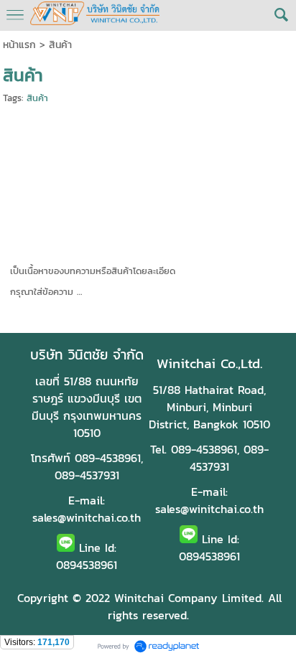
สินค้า (37, 98)
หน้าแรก (19, 44)
